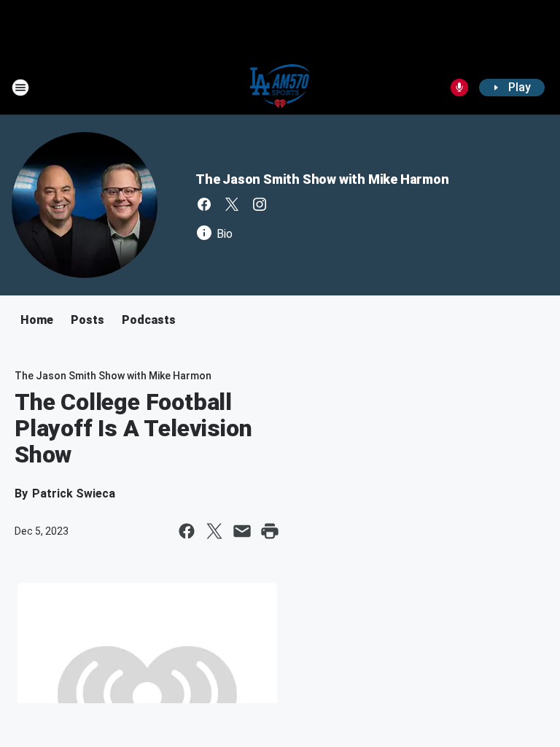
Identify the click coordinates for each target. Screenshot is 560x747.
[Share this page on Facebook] (186, 531)
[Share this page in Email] (242, 531)
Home (36, 320)
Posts (87, 320)
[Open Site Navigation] (20, 87)
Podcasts (149, 320)
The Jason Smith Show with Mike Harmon (322, 179)
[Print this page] (270, 531)
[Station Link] (280, 87)
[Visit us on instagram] (259, 204)
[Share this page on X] (214, 531)
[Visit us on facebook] (204, 204)
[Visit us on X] (232, 204)
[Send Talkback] (459, 87)
